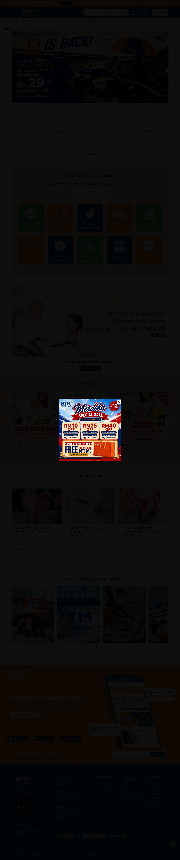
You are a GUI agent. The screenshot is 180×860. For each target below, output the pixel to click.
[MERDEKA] (90, 430)
